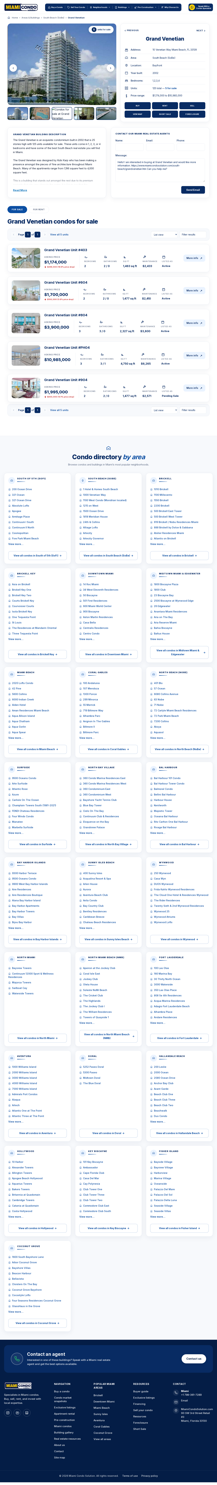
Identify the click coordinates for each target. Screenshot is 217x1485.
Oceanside (160, 1183)
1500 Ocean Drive (93, 511)
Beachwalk (160, 1110)
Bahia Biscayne (163, 627)
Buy (138, 106)
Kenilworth (160, 805)
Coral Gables (102, 1426)
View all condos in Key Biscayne (108, 1228)
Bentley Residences (95, 911)
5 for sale (171, 88)
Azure (15, 794)
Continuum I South (23, 522)
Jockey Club (90, 979)
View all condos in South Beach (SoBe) (108, 555)
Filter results (188, 234)
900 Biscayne (91, 611)
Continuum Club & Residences (101, 816)
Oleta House (90, 984)
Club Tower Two (92, 1200)
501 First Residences (95, 600)
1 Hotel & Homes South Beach (100, 489)
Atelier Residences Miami (169, 533)
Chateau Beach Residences (99, 922)
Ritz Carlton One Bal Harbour (171, 821)
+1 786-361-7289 (191, 1394)
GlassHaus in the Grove (26, 1306)
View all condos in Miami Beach (37, 749)
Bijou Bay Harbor (22, 922)
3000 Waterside (163, 984)
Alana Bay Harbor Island (26, 900)
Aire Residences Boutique (27, 895)
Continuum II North (23, 527)
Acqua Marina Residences (169, 1000)
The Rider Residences (167, 900)
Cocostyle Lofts (21, 1295)
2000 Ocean (161, 1072)
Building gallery (64, 1432)
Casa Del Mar (91, 1178)
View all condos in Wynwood (179, 939)
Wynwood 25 (161, 911)
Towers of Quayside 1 (96, 1017)
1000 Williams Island (24, 1066)
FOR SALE (17, 209)
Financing (139, 1404)
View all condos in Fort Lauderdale (179, 1038)
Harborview (160, 1172)
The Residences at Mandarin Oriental (34, 627)
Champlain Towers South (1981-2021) (34, 805)
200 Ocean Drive (22, 489)
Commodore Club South (97, 1211)
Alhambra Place (163, 1011)
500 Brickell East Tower (168, 511)
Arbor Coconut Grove (24, 1262)
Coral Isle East (91, 973)
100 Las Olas (161, 968)
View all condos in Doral (108, 1133)
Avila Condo (90, 900)
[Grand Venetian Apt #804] (26, 323)
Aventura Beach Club (95, 895)
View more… (15, 544)
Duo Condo (160, 1116)
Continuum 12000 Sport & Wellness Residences (31, 975)
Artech (16, 1105)
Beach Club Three (164, 1099)
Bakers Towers (21, 1189)
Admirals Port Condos (24, 1094)
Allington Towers (22, 1172)
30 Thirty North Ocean (167, 979)
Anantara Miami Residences (170, 611)
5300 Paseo (90, 1072)
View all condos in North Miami (37, 1038)
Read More (20, 190)
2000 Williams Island (24, 1072)
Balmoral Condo (163, 788)
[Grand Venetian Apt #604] (26, 290)
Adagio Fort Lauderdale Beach (172, 1006)
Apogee (16, 511)
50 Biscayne (90, 595)
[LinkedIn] (27, 1413)
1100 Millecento (163, 494)
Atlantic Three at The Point (28, 1116)
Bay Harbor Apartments (25, 905)
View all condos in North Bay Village (108, 844)
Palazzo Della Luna (165, 1200)
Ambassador (90, 1167)
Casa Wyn (160, 878)
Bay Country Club (93, 905)
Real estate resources (67, 1438)
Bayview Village (163, 1167)
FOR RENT (39, 209)
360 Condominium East (96, 788)
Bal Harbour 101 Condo (167, 778)
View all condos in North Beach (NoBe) (179, 749)
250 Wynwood (162, 873)
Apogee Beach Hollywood (27, 1178)
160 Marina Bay (163, 973)
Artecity (87, 533)
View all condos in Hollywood (37, 1228)
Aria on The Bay (163, 617)
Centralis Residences (95, 627)
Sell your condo (143, 1410)
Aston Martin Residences (98, 617)
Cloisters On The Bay (24, 1284)
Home (15, 17)
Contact (59, 1451)
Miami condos (63, 1426)
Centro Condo (91, 633)
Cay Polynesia (91, 1183)
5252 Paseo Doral (93, 1066)
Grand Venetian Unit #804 (65, 315)
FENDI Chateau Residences (28, 810)
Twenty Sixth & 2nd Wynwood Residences (179, 905)
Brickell (98, 1395)
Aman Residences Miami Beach (30, 710)
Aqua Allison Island (23, 715)
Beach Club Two (163, 1105)
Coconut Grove (103, 1432)
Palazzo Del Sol (163, 1194)
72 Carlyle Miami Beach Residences (175, 710)
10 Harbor (17, 1161)
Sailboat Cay (19, 988)
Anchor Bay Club (163, 1083)
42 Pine (16, 688)
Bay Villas (18, 916)
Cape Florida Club (93, 1172)
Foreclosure (192, 114)
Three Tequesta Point (25, 633)
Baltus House (162, 633)
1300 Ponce (90, 694)
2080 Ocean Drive (164, 1077)
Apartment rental (64, 1413)
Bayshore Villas (21, 1267)
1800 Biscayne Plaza (166, 584)
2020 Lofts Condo (22, 683)
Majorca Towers (21, 982)
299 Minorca (90, 699)
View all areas (102, 1439)
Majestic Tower (163, 810)
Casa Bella (89, 622)
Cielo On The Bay (93, 810)
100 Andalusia (91, 683)
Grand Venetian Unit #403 (65, 250)
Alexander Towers (22, 1167)
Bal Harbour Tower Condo (169, 783)
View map (137, 114)
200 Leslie (160, 1066)
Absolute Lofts (20, 505)
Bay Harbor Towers (23, 911)
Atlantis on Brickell (165, 538)
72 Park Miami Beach (166, 715)
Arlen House (90, 884)
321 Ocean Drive (21, 500)
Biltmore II (89, 726)
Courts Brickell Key (23, 600)
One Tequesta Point (24, 617)
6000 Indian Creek (23, 699)
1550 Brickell (161, 500)
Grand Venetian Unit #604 (65, 282)
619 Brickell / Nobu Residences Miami (176, 522)
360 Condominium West (97, 794)
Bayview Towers (22, 968)
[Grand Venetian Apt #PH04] (26, 355)
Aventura (99, 1420)
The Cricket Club (93, 995)
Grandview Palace (94, 827)
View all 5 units (59, 234)
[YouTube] (17, 1413)
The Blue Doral (92, 1083)
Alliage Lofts (90, 527)
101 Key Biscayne (93, 1161)
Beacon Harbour (21, 1273)
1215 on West (90, 505)
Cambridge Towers (23, 1200)
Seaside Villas (162, 1211)
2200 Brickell (161, 505)
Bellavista (18, 1278)
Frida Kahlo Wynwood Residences (174, 889)
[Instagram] (8, 1413)
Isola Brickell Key (22, 611)
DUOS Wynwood (163, 884)
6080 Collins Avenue (166, 694)
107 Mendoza (91, 688)
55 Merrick (89, 704)
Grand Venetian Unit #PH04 (67, 348)
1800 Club (160, 589)
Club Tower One (92, 1189)
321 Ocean (18, 494)
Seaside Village (163, 1205)
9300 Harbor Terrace (24, 873)
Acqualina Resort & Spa (97, 878)
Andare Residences (165, 1017)
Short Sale (165, 114)
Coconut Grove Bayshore (27, 1289)
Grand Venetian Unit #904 (65, 380)
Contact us (193, 1358)
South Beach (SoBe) (53, 17)
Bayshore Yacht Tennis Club (100, 799)
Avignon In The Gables (96, 721)
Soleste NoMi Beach (95, 990)
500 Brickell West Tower (168, 516)
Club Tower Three (93, 1194)
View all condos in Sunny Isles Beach (108, 939)
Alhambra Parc (91, 715)
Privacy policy (149, 1475)
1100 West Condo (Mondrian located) (105, 500)
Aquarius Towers (22, 1183)
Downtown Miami (104, 1401)
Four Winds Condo (23, 816)
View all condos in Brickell (179, 555)
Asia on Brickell (21, 584)
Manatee (17, 821)
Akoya (157, 726)
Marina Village (162, 1178)
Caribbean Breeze (93, 916)
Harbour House (163, 799)
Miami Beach (102, 1407)
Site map (59, 1457)
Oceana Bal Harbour (166, 816)
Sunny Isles (101, 1414)
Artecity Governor (93, 538)
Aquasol (159, 732)
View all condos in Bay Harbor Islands (37, 939)
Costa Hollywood (22, 1211)
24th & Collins (91, 522)
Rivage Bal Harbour (165, 827)
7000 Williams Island (24, 1088)
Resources (139, 1416)
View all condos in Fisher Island (179, 1228)
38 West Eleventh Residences (100, 589)
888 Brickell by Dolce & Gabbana (173, 527)
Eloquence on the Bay (96, 821)
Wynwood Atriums (164, 916)
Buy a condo (62, 1391)
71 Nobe (159, 704)
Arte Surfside (19, 783)
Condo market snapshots (63, 1399)
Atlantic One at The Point (27, 1110)
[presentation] (13, 68)
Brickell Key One (21, 589)
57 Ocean (159, 688)
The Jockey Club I (94, 1006)
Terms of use (130, 1475)
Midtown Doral (91, 1077)
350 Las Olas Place (165, 990)
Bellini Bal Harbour (165, 794)
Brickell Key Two (21, 595)
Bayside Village (163, 1161)
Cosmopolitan (20, 533)
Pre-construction (64, 1420)
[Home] (8, 17)
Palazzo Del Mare (164, 1189)
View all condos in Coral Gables (108, 749)
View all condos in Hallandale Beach (179, 1133)
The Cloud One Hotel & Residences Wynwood (181, 895)
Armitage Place (21, 516)
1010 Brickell (161, 489)
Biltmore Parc (91, 732)
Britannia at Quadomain (26, 1194)
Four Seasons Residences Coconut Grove (36, 1300)
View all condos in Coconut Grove (37, 1323)
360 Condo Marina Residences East (104, 778)
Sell (192, 106)
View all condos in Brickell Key (37, 654)
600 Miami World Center (97, 606)
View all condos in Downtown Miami (108, 654)
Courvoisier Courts (23, 606)
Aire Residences (21, 889)
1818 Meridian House (95, 516)
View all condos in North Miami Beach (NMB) (109, 1036)
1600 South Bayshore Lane (28, 1256)
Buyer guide (140, 1391)
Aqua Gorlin (19, 726)
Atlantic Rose (20, 788)
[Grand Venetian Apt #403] (26, 258)
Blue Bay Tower (92, 805)
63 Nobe (159, 699)
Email (184, 1400)
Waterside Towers (23, 993)
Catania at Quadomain (25, 1205)
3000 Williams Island (24, 1077)
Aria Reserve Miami (165, 622)
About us (59, 1445)
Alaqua (16, 1099)
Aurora (87, 889)
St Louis (17, 622)
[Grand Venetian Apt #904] (26, 388)
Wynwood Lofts (163, 922)
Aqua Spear (19, 732)
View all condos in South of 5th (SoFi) (38, 555)
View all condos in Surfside (37, 844)
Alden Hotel (19, 704)
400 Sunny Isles (92, 873)
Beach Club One (163, 1094)
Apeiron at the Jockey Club (99, 968)
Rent (164, 106)
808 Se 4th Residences (168, 995)
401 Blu (158, 683)
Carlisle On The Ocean (25, 799)
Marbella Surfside (22, 827)
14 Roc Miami (91, 584)
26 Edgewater (162, 606)
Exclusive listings (64, 1407)
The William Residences (97, 1011)
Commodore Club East (96, 1205)
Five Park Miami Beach (25, 538)
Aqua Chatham (20, 721)
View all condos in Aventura (37, 1133)
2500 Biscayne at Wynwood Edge (174, 600)
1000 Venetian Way (94, 494)
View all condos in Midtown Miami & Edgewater (180, 652)
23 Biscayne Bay (164, 595)
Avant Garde (161, 1088)
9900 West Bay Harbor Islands (30, 884)
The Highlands (92, 1000)
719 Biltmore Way (93, 710)
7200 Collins (161, 721)
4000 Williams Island (24, 1083)
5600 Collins (19, 694)
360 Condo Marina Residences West (104, 783)
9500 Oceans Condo (24, 778)
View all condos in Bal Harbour (179, 844)
